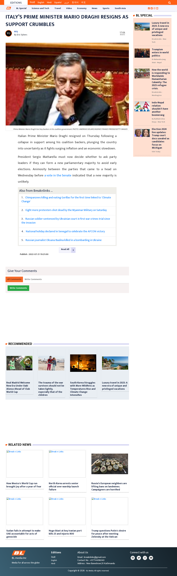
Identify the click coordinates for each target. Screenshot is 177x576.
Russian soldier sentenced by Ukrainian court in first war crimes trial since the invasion (65, 220)
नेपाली (32, 2)
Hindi (49, 2)
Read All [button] (65, 249)
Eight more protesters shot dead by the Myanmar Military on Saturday (66, 210)
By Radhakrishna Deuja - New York (158, 120)
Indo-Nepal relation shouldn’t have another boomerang (160, 109)
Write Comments (33, 279)
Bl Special (144, 15)
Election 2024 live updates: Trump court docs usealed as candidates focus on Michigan (160, 138)
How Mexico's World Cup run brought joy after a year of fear (23, 484)
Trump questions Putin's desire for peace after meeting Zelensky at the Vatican (108, 534)
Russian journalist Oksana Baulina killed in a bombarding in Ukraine (63, 240)
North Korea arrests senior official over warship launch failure (64, 486)
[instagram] (145, 558)
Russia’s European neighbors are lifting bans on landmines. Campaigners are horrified (109, 486)
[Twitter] (139, 558)
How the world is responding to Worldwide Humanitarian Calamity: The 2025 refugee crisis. (161, 79)
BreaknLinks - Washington (157, 94)
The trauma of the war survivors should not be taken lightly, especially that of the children (51, 389)
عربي (66, 2)
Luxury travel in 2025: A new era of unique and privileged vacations (114, 386)
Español (57, 2)
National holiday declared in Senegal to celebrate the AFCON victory (65, 231)
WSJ (16, 31)
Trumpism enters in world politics (160, 52)
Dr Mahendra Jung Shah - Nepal (159, 61)
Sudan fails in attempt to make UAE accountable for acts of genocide (23, 534)
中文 (83, 2)
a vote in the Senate (57, 175)
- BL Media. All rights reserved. (97, 570)
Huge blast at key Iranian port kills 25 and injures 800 (65, 532)
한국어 (75, 2)
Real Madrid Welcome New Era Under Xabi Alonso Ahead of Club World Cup (18, 387)
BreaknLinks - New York (159, 40)
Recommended (20, 344)
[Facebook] (133, 558)
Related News (19, 444)
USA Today (156, 151)
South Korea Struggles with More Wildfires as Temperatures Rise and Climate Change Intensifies (83, 389)
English (41, 2)
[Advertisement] (69, 320)
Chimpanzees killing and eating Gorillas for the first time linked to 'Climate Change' (66, 199)
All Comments (14, 279)
